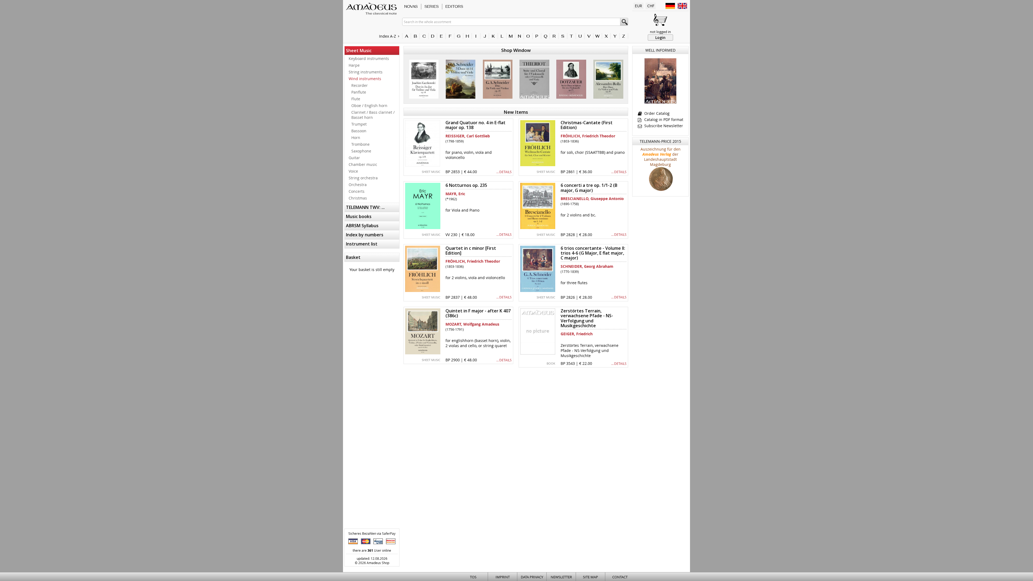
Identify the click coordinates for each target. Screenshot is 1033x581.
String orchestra (363, 177)
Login (660, 37)
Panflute (358, 92)
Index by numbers (364, 235)
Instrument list (361, 244)
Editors (454, 6)
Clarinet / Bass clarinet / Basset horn (373, 115)
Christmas (358, 198)
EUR (638, 5)
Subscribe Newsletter (663, 125)
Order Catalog (656, 113)
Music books (359, 216)
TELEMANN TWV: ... (365, 207)
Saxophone (361, 151)
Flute (355, 98)
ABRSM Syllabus (362, 226)
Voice (353, 171)
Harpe (354, 65)
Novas (411, 6)
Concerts (357, 191)
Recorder (359, 85)
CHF (650, 5)
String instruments (366, 71)
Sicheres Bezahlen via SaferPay (371, 533)
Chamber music (363, 164)
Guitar (354, 157)
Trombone (360, 144)
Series (431, 6)
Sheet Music (359, 51)
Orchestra (358, 184)
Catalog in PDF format (663, 119)
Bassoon (358, 130)
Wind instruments (365, 78)
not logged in (660, 31)
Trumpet (359, 124)
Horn (355, 137)
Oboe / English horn (369, 105)
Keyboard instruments (369, 58)
